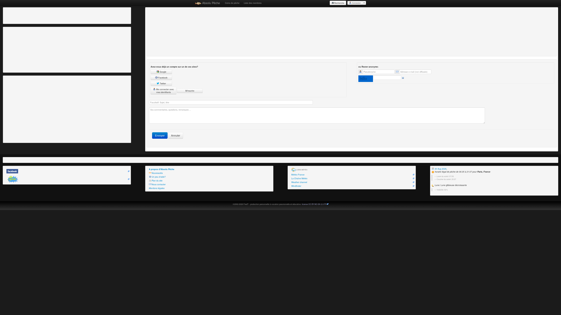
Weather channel (299, 182)
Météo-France (297, 174)
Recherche (339, 2)
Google (162, 71)
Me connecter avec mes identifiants (165, 91)
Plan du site (157, 180)
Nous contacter (159, 184)
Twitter (162, 83)
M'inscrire (189, 90)
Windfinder (296, 185)
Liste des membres (253, 2)
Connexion (356, 3)
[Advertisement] (20, 15)
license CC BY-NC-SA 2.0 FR (314, 204)
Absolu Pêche (210, 3)
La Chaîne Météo (299, 178)
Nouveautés (157, 173)
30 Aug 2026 (440, 168)
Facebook (162, 77)
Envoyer (160, 135)
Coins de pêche (232, 2)
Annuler (175, 135)
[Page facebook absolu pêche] (66, 171)
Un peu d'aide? (159, 176)
